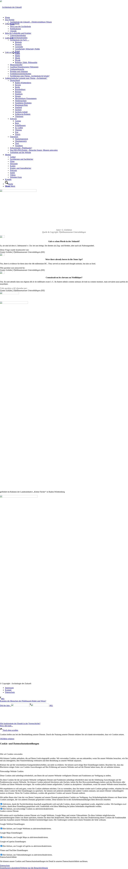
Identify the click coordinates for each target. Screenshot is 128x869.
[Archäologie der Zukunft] (11, 7)
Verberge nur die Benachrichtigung (34, 868)
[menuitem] (66, 17)
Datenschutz (5, 866)
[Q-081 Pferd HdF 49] (18, 191)
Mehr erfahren (8, 739)
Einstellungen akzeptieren (10, 868)
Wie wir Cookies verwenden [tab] (11, 754)
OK (1, 739)
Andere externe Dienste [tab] (9, 811)
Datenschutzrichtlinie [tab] (8, 857)
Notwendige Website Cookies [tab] (12, 771)
